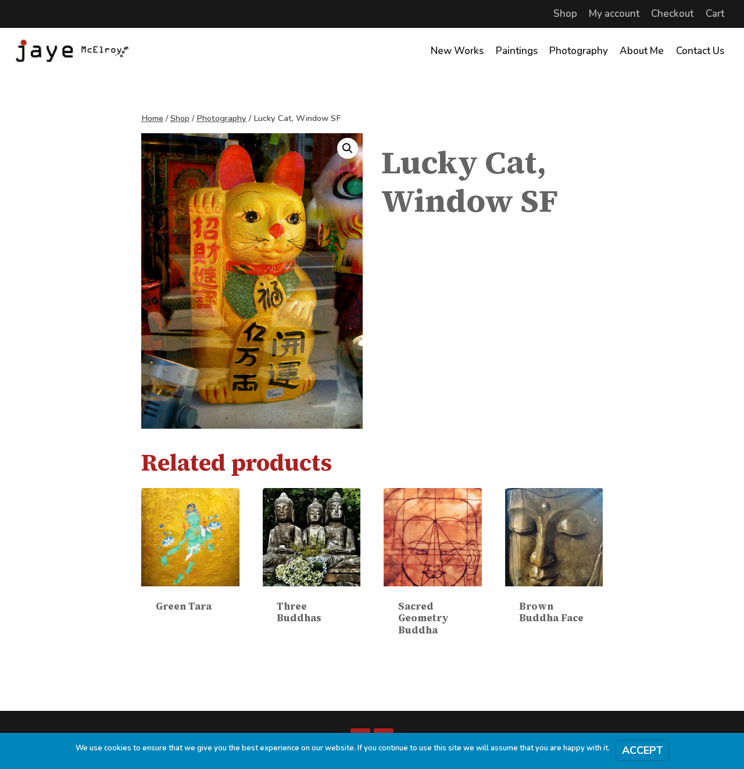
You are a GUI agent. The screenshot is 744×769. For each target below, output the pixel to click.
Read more (190, 630)
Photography (578, 51)
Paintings (517, 51)
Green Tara (184, 606)
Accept (642, 750)
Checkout (672, 13)
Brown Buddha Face (551, 612)
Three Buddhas (299, 612)
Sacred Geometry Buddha (423, 618)
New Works (457, 51)
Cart (715, 13)
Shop (565, 13)
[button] (347, 148)
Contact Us (700, 51)
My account (614, 13)
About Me (642, 51)
